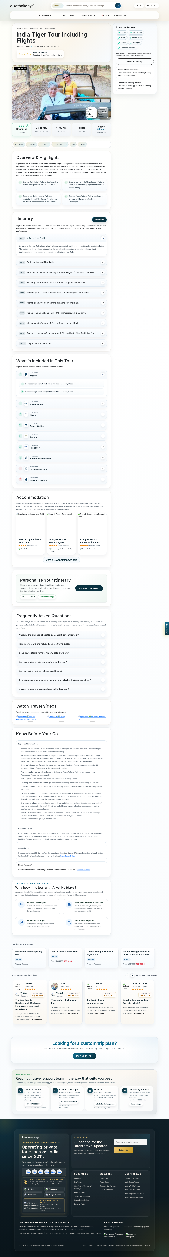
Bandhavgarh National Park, (141, 53)
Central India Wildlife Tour (64, 951)
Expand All (99, 219)
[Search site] (118, 5)
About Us (78, 1178)
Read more (37, 1019)
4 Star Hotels (137, 32)
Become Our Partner (108, 1186)
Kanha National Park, (123, 55)
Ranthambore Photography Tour (28, 953)
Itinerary (31, 144)
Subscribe (124, 1150)
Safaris (123, 42)
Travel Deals (104, 1182)
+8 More (101, 129)
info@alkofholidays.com (105, 1104)
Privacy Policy (79, 1192)
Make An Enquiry (135, 61)
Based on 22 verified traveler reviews (47, 55)
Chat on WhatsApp (47, 597)
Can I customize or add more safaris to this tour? (43, 662)
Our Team (78, 1182)
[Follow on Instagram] (53, 1171)
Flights (123, 32)
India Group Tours (132, 1182)
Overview (19, 144)
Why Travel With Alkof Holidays (83, 1187)
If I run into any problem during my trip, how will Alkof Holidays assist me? (55, 680)
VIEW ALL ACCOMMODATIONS (61, 560)
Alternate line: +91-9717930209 (35, 1108)
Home (19, 28)
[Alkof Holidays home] (23, 5)
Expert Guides (137, 37)
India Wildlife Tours (132, 1186)
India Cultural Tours (132, 1190)
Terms (82, 144)
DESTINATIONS (46, 15)
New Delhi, (128, 53)
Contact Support (83, 870)
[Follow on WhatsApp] (59, 1171)
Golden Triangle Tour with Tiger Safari (100, 953)
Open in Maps (136, 1104)
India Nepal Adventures (134, 1197)
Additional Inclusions (128, 48)
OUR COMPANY (120, 15)
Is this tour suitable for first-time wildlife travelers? (44, 653)
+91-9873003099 (33, 1104)
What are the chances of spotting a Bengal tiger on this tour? (49, 635)
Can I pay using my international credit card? (40, 671)
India (25, 28)
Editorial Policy (80, 1204)
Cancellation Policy (81, 1200)
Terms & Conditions (82, 1196)
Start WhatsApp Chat (69, 1101)
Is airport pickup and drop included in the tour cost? (44, 689)
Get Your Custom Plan (89, 588)
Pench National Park (136, 55)
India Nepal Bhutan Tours (134, 1193)
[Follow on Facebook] (34, 1171)
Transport (136, 42)
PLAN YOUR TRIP (89, 15)
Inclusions (44, 144)
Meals (123, 37)
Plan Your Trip (84, 1055)
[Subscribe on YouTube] (28, 1171)
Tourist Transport (106, 1190)
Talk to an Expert (28, 597)
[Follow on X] (40, 1171)
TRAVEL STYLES (67, 15)
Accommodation (60, 144)
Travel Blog (104, 1178)
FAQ (73, 144)
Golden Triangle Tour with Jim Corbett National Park (136, 953)
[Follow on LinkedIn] (46, 1171)
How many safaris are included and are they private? (44, 644)
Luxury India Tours (132, 1178)
